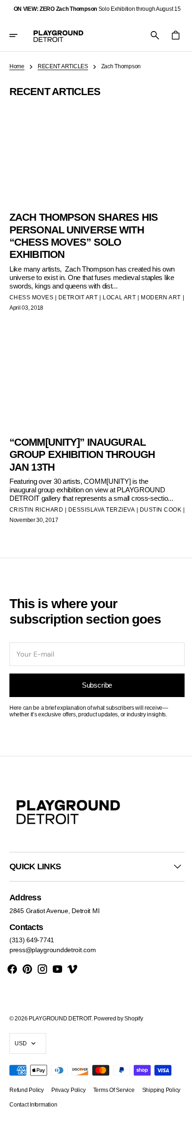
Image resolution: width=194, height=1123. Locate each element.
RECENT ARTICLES (63, 66)
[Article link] (93, 206)
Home (16, 66)
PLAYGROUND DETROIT (60, 1018)
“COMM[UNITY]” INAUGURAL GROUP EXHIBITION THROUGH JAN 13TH (82, 446)
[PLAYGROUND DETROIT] (58, 35)
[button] (19, 35)
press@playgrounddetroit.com (52, 950)
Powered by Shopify (118, 1018)
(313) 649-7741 (31, 940)
